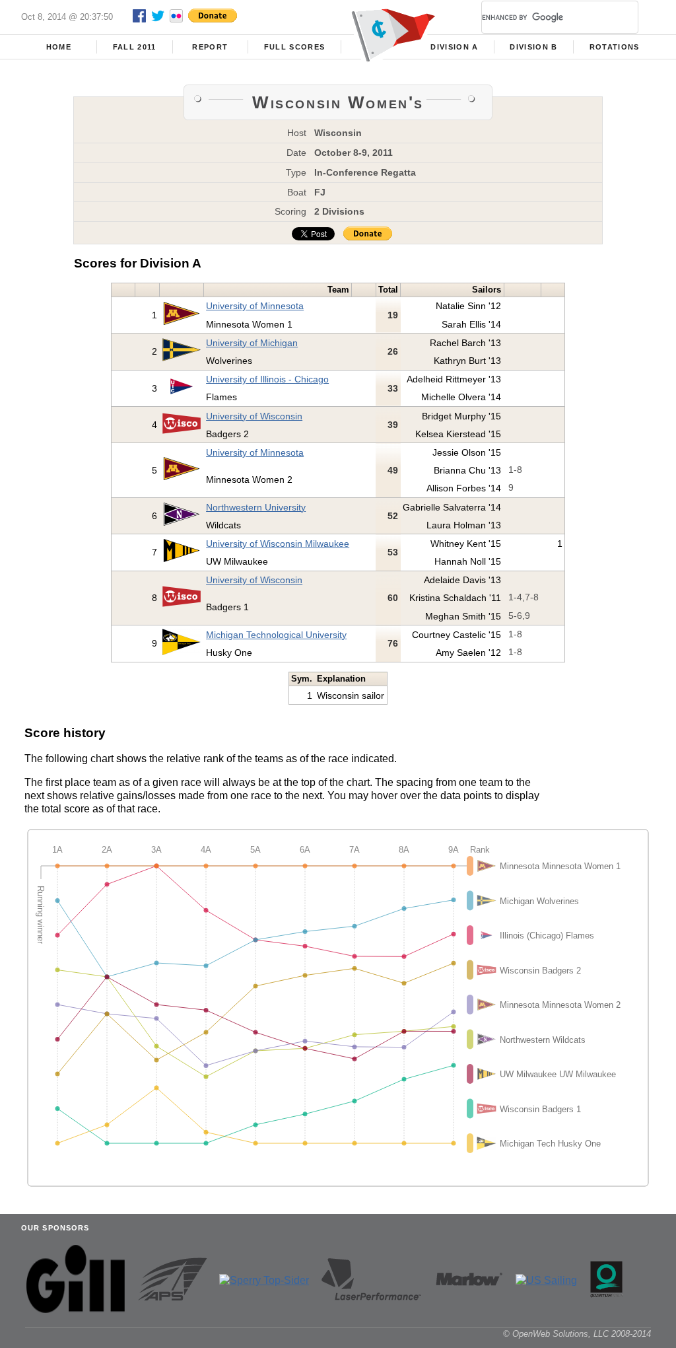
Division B (533, 47)
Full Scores (294, 47)
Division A (454, 47)
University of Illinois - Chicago (267, 379)
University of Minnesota (255, 306)
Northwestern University (256, 507)
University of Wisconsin (254, 416)
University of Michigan (252, 342)
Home (58, 47)
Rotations (615, 47)
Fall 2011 (134, 47)
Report (210, 47)
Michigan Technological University (276, 634)
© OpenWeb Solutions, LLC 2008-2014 (577, 1334)
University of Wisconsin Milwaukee (277, 543)
